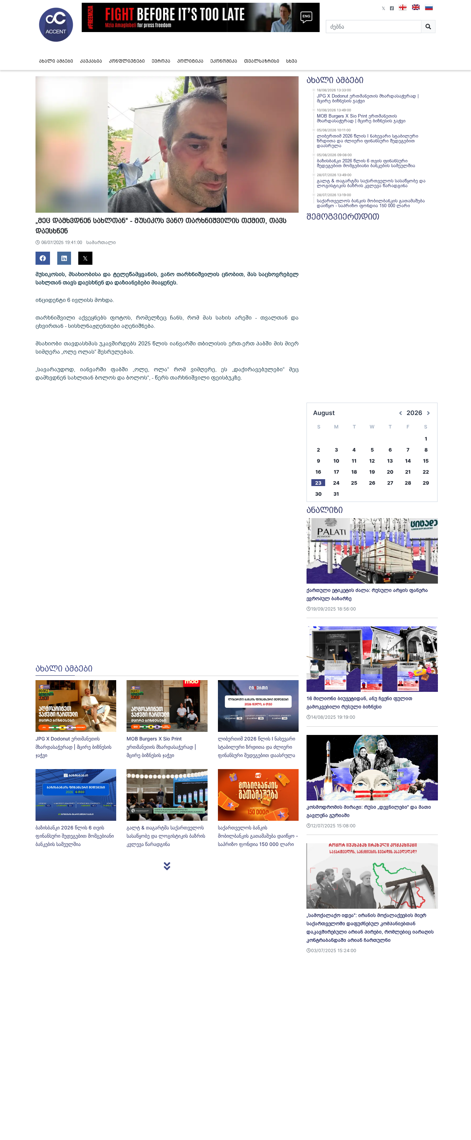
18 (354, 472)
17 (336, 472)
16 (318, 472)
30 (318, 494)
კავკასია (91, 61)
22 (426, 472)
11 (354, 461)
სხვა (291, 61)
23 (318, 483)
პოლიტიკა (190, 61)
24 (336, 483)
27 (390, 483)
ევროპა (161, 61)
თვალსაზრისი (261, 61)
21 (408, 472)
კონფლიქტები (127, 61)
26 (372, 483)
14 (408, 461)
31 (336, 494)
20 (390, 472)
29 (426, 483)
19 (372, 472)
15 (426, 461)
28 (408, 483)
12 (372, 461)
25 (354, 483)
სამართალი (101, 242)
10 (336, 461)
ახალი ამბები (56, 61)
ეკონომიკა (223, 61)
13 (390, 461)
